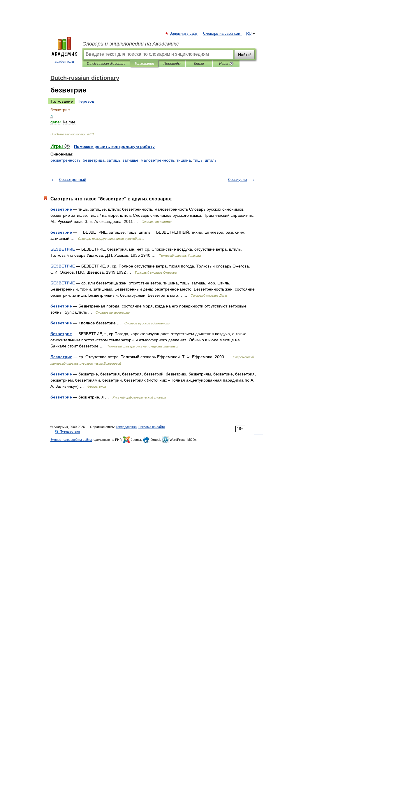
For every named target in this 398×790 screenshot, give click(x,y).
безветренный (72, 179)
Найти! (244, 54)
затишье (130, 160)
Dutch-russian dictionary (106, 64)
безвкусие (237, 179)
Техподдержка (126, 427)
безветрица (94, 160)
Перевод (86, 101)
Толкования (144, 64)
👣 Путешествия (67, 431)
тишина (184, 160)
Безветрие (61, 356)
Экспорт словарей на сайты (71, 439)
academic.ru (64, 62)
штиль (210, 160)
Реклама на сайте (151, 427)
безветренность (65, 160)
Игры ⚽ (226, 64)
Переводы (172, 64)
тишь (197, 160)
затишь (113, 160)
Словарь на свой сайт (222, 34)
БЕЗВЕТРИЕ (62, 249)
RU (248, 34)
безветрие (61, 209)
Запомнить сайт (184, 34)
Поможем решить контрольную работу (114, 146)
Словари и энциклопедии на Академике (130, 44)
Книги (199, 64)
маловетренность (157, 160)
